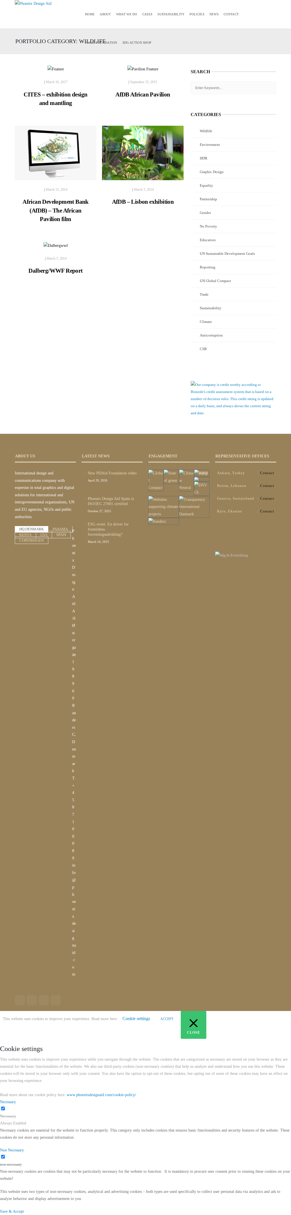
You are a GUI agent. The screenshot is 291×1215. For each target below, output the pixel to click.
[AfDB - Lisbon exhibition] (143, 155)
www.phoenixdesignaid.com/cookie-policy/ (101, 1095)
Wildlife (206, 131)
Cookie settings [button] (136, 1018)
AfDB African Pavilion (142, 94)
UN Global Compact (215, 281)
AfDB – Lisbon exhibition (143, 201)
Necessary (8, 1116)
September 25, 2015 (143, 82)
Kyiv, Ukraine (229, 511)
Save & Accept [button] (12, 1211)
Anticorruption (211, 335)
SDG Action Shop (136, 42)
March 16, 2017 (56, 82)
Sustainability (170, 14)
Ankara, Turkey (231, 473)
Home (90, 14)
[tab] (31, 529)
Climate (206, 321)
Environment (210, 144)
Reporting (207, 267)
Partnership (208, 199)
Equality (206, 185)
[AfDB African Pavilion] (142, 72)
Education (208, 240)
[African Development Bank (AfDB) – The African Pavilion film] (55, 155)
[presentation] (31, 529)
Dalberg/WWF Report (55, 270)
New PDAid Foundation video (112, 473)
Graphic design (212, 172)
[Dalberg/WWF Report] (55, 248)
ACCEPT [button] (166, 1019)
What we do (126, 14)
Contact (231, 14)
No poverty (208, 226)
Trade (204, 294)
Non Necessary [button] (12, 1150)
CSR (203, 349)
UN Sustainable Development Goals (227, 253)
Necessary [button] (8, 1102)
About (105, 14)
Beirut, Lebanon (231, 486)
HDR (203, 158)
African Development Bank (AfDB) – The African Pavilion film (55, 210)
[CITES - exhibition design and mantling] (55, 72)
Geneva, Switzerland (235, 498)
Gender (205, 213)
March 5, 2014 (144, 190)
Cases (147, 14)
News (214, 14)
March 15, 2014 (56, 190)
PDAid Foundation (101, 42)
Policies (197, 14)
